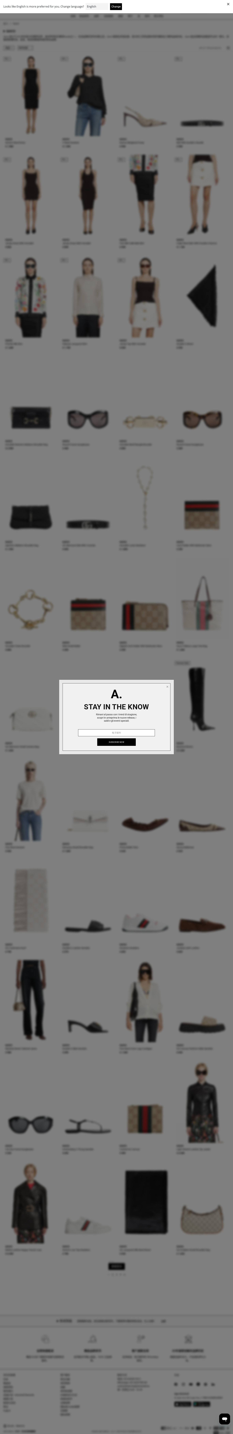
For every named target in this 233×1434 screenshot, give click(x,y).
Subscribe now (116, 742)
